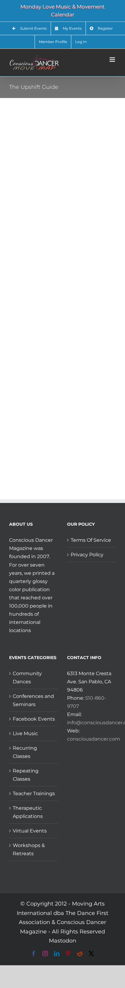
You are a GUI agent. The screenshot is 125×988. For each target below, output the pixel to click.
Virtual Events (30, 831)
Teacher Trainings (34, 793)
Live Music (25, 733)
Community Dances (27, 678)
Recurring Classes (25, 752)
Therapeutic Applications (28, 812)
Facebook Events (34, 719)
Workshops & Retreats (29, 849)
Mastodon (62, 940)
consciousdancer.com (93, 739)
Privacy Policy (87, 555)
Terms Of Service (91, 540)
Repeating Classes (26, 775)
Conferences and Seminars (33, 700)
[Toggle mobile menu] (113, 59)
